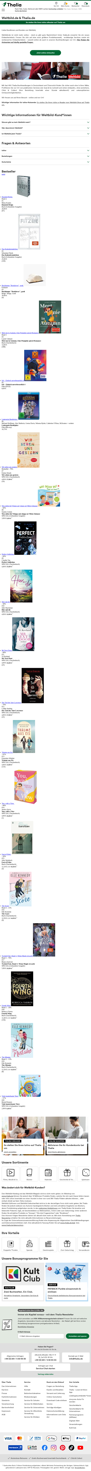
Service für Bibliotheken (33, 1404)
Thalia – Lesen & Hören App (78, 1391)
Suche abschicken (21, 11)
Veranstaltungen (75, 1424)
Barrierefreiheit (8, 1407)
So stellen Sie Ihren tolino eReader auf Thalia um (45, 22)
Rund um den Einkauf (55, 1382)
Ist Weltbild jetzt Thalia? (11, 133)
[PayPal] (81, 1439)
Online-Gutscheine (54, 1397)
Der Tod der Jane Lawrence (12, 703)
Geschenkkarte (75, 1405)
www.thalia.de (7, 1196)
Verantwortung (8, 1404)
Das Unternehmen (9, 1386)
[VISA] (8, 1439)
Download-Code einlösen (57, 1400)
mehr (3, 174)
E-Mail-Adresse (24, 1332)
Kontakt (27, 1390)
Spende (29, 1244)
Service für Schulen (32, 1400)
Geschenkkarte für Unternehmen (76, 1410)
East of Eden (6, 854)
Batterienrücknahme (32, 1393)
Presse (4, 1393)
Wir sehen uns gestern (9, 467)
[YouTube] (80, 1448)
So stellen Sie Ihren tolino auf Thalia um (23, 1136)
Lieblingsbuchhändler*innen (79, 1396)
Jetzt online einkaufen (46, 53)
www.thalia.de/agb (67, 1223)
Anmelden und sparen (78, 1336)
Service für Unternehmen (34, 1407)
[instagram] (53, 1448)
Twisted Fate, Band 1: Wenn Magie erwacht (17, 956)
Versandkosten (80, 1468)
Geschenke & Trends (67, 1174)
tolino (4, 150)
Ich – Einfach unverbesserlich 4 (13, 380)
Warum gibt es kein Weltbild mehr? (16, 122)
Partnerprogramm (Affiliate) (76, 1416)
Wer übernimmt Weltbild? (12, 128)
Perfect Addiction (8, 554)
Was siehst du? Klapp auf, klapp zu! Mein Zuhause (20, 506)
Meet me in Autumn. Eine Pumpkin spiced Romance (20, 333)
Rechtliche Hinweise (26, 1327)
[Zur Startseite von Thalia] (13, 4)
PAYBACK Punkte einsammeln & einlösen (67, 1282)
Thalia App (73, 1386)
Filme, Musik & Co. (10, 1174)
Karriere (5, 1390)
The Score (5, 906)
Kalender (48, 1174)
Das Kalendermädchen (10, 249)
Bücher (29, 1174)
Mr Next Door (7, 650)
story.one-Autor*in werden (76, 1400)
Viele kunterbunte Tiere (10, 1096)
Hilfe (26, 1386)
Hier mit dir (6, 602)
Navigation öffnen (3, 10)
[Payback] (15, 1448)
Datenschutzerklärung (55, 1411)
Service (27, 1382)
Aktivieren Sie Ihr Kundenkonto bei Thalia (67, 1136)
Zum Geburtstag (67, 1244)
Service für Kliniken (32, 1417)
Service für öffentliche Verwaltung (33, 1412)
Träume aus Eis (7, 752)
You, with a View (8, 803)
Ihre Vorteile (74, 1382)
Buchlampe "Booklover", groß (13, 285)
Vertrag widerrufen (45, 1374)
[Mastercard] (19, 1439)
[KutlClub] (32, 1448)
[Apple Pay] (65, 1439)
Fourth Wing (6, 1006)
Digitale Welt (74, 1421)
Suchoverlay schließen (55, 9)
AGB (3, 1414)
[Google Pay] (51, 1439)
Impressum (6, 1411)
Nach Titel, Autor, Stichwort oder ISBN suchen (31, 9)
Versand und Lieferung (56, 1393)
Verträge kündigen (54, 1407)
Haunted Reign (7, 197)
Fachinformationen (9, 1397)
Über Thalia (6, 1382)
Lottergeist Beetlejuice (10, 419)
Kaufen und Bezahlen (55, 1390)
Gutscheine (6, 162)
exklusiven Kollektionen (48, 1208)
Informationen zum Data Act (56, 1415)
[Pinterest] (62, 1448)
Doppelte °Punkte (10, 1244)
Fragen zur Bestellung (55, 1386)
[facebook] (44, 1448)
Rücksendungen (30, 1397)
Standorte (6, 1400)
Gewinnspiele (48, 1244)
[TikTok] (71, 1448)
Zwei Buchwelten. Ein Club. (23, 1282)
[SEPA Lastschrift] (35, 1439)
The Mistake (6, 1057)
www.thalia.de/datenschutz (12, 1225)
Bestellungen (7, 156)
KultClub (72, 1428)
